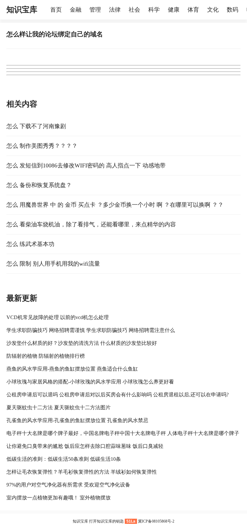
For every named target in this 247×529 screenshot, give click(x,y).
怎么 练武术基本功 (30, 244)
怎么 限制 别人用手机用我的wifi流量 (53, 263)
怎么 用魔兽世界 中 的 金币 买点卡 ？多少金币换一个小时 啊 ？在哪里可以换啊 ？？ (115, 205)
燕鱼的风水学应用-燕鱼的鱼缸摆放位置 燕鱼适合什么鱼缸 (72, 369)
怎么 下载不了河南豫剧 (36, 126)
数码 (232, 9)
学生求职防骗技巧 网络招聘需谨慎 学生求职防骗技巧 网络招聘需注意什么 (90, 330)
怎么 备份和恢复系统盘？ (39, 185)
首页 (56, 9)
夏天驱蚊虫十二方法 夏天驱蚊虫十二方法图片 (58, 407)
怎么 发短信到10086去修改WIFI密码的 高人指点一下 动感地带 (86, 165)
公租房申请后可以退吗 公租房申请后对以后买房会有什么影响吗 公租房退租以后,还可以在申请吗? (117, 394)
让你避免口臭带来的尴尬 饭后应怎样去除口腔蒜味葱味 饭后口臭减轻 (84, 446)
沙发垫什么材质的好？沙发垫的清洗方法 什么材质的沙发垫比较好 (81, 343)
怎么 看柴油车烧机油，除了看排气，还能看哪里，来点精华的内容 (91, 224)
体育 (193, 9)
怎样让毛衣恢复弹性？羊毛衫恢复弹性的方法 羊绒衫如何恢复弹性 (81, 472)
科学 (154, 9)
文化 (213, 9)
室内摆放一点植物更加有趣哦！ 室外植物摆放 (58, 497)
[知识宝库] (47, 9)
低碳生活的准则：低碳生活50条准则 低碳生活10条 (63, 459)
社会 (134, 9)
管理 (95, 9)
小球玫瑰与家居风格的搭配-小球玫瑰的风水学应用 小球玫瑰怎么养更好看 (90, 381)
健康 (173, 9)
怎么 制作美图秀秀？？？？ (42, 146)
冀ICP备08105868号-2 (156, 521)
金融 (75, 9)
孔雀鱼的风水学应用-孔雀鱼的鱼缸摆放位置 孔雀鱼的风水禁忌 (77, 420)
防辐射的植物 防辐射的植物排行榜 (45, 356)
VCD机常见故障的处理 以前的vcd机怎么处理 (57, 317)
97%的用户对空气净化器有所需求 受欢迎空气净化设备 (68, 484)
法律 (115, 9)
